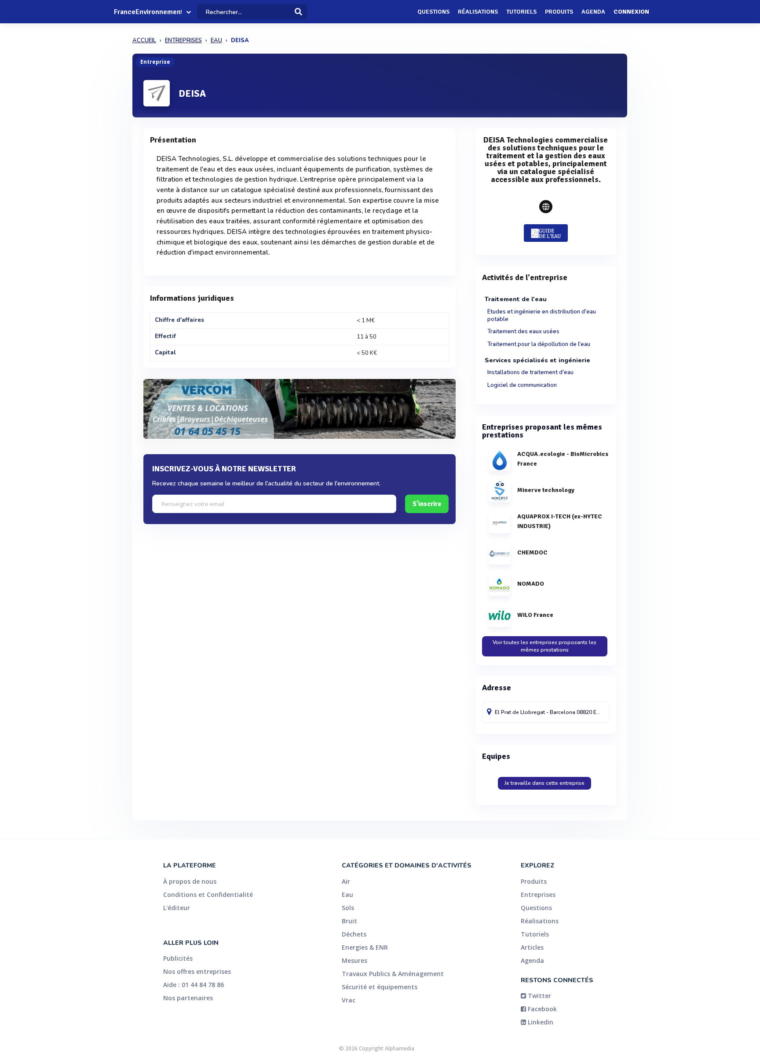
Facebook (541, 1009)
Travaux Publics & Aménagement (393, 973)
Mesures (354, 960)
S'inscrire (427, 504)
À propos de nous (189, 881)
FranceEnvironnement (148, 11)
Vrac (348, 1000)
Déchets (354, 934)
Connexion (631, 11)
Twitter (538, 995)
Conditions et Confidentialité (208, 894)
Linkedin (539, 1022)
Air (346, 881)
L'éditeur (176, 908)
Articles (532, 947)
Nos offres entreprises (197, 971)
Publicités (178, 958)
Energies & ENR (365, 947)
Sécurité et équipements (379, 987)
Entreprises (538, 894)
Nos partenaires (188, 998)
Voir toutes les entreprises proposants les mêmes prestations (544, 646)
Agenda (593, 11)
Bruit (349, 921)
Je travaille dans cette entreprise (544, 783)
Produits (559, 11)
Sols (348, 908)
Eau (347, 894)
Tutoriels (521, 11)
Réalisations (478, 11)
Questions (433, 11)
